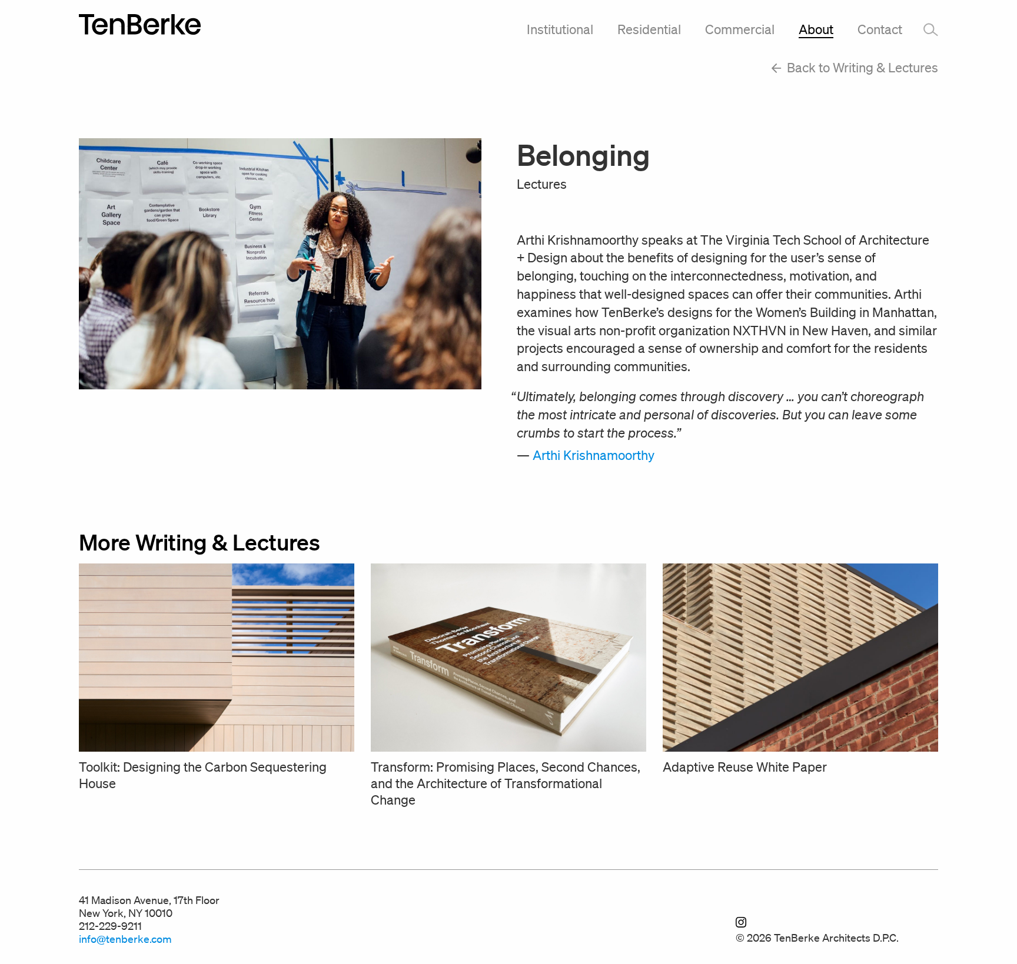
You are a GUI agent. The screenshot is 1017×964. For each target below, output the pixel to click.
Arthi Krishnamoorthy (593, 455)
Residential (649, 29)
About (816, 29)
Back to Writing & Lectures (861, 67)
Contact (880, 29)
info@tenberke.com (125, 938)
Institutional (560, 29)
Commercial (740, 29)
